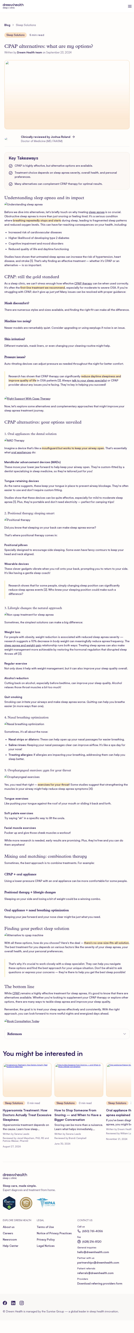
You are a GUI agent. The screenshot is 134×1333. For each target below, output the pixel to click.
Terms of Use (45, 1227)
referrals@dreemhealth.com (95, 1273)
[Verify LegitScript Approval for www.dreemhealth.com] (9, 1203)
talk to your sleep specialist (89, 380)
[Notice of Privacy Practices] (46, 1203)
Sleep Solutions (14, 1103)
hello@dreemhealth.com (93, 1252)
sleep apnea (97, 212)
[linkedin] (13, 1303)
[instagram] (22, 1303)
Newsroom (10, 1239)
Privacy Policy (46, 1239)
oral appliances (21, 452)
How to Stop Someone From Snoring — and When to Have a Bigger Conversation (77, 1115)
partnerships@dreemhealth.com (98, 1262)
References (14, 1034)
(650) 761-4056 (92, 1231)
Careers (8, 1233)
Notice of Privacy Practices (54, 1233)
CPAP (16, 993)
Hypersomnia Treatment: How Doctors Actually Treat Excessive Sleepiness (27, 1115)
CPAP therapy (83, 283)
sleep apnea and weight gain (22, 645)
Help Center (10, 1245)
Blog (7, 25)
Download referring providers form (99, 1283)
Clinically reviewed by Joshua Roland (45, 137)
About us (8, 1227)
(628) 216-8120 (91, 1241)
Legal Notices (46, 1245)
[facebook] (5, 1303)
